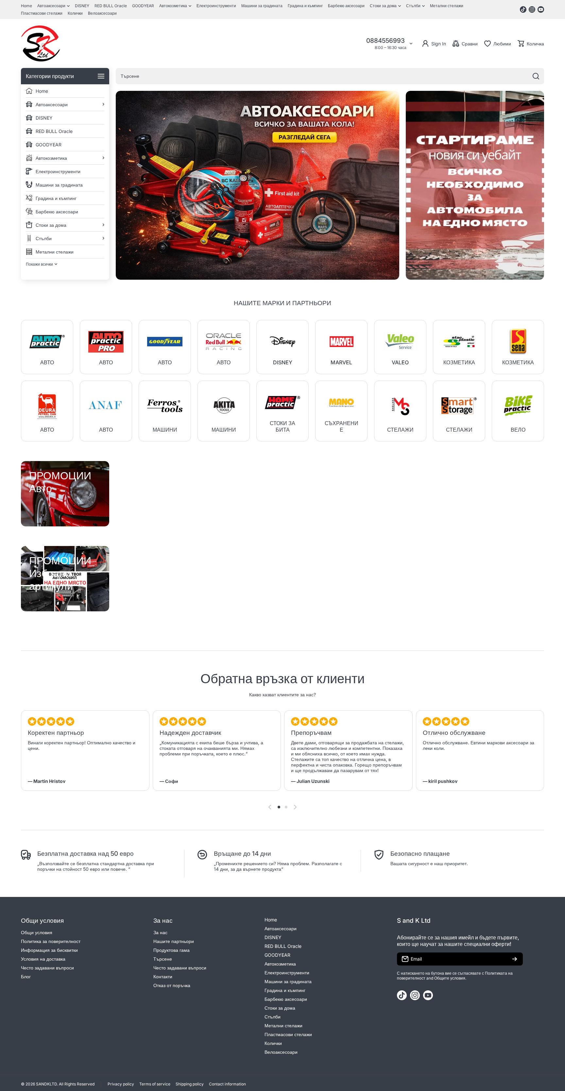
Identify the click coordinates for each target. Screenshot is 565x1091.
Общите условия (449, 978)
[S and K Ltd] (40, 43)
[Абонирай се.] (514, 959)
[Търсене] (536, 76)
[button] (531, 43)
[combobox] (330, 76)
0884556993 (386, 40)
